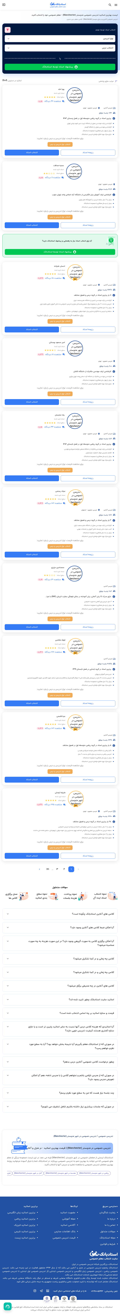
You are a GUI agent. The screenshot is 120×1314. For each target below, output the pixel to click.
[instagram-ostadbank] (35, 1292)
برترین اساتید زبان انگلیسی (21, 1212)
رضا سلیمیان (60, 415)
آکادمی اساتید (68, 1225)
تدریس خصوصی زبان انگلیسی (87, 1271)
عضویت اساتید (67, 1212)
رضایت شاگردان (107, 1212)
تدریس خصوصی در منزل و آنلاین (85, 1267)
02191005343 (97, 1291)
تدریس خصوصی (105, 1136)
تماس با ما (110, 1225)
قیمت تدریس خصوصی (64, 1237)
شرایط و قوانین (107, 1244)
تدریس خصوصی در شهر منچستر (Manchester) (75, 1136)
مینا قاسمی (60, 716)
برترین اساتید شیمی (24, 1231)
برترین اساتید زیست (25, 1237)
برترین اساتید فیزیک (24, 1225)
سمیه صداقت (58, 165)
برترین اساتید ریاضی (24, 1218)
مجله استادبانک (107, 1237)
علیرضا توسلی (60, 792)
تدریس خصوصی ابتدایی (60, 1271)
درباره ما (111, 1218)
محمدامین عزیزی (57, 567)
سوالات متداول (107, 1231)
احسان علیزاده (59, 266)
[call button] (8, 1306)
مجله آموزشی (68, 1218)
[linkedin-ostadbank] (47, 1292)
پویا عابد (61, 89)
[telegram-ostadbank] (41, 1292)
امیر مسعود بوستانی (57, 342)
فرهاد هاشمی (60, 640)
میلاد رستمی (60, 491)
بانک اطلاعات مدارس (64, 1231)
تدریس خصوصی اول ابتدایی (32, 1271)
